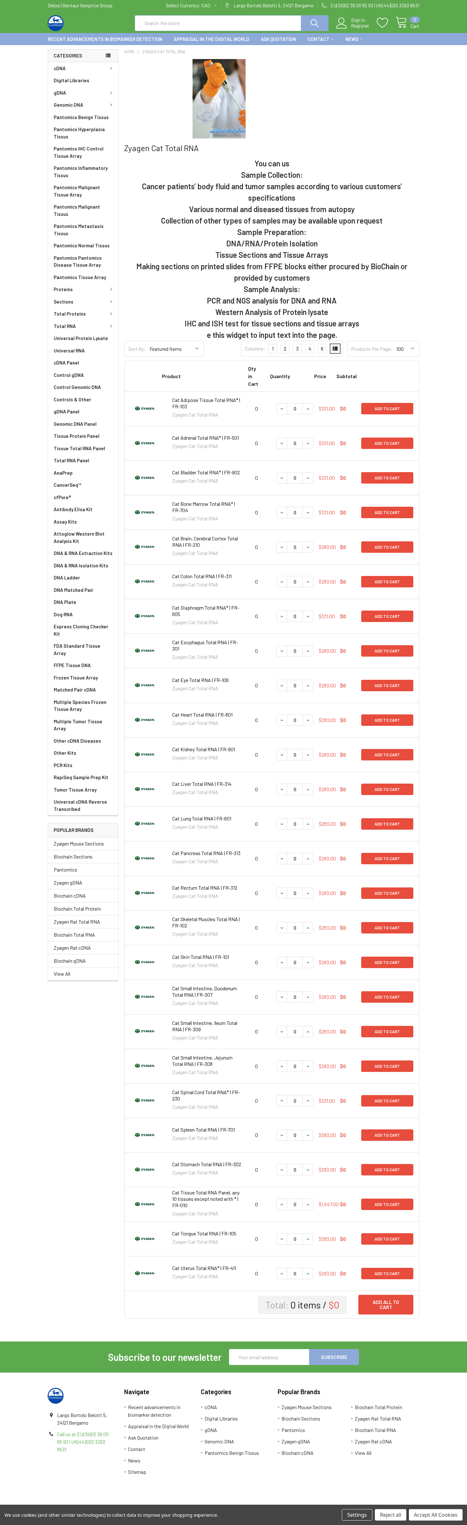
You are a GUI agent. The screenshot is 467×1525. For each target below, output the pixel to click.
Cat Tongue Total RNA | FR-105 (204, 1233)
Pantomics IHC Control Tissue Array (79, 152)
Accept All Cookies (435, 1514)
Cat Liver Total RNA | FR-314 (202, 784)
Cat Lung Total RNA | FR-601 (201, 818)
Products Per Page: (372, 349)
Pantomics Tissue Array (80, 277)
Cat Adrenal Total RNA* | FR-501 (205, 438)
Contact (318, 39)
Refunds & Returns (280, 1502)
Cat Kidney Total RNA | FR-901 (203, 749)
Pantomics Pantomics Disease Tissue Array (78, 261)
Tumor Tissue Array (75, 790)
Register (360, 26)
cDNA (60, 68)
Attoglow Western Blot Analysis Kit (79, 537)
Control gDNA (69, 375)
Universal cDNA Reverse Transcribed (80, 805)
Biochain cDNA (70, 896)
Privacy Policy (373, 1502)
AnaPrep (63, 473)
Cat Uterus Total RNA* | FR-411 (204, 1268)
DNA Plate (65, 602)
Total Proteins (70, 314)
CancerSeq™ (67, 485)
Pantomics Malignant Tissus (77, 210)
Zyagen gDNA (68, 883)
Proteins (63, 289)
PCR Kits (63, 765)
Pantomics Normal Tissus (82, 245)
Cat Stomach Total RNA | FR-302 (206, 1164)
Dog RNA (63, 614)
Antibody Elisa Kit (73, 509)
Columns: (255, 348)
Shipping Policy (187, 1502)
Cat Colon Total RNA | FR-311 (202, 576)
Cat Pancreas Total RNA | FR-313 (206, 853)
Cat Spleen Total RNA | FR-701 (203, 1130)
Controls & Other (72, 399)
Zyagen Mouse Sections (79, 843)
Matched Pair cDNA (75, 689)
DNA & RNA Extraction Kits (83, 553)
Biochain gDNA (70, 961)
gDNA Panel (66, 411)
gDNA (60, 93)
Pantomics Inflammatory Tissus (81, 171)
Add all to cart (386, 1304)
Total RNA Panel (71, 460)
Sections (63, 301)
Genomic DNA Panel (75, 424)
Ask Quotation (278, 39)
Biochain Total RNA (74, 935)
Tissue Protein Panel (76, 436)
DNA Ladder (67, 577)
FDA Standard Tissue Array (77, 649)
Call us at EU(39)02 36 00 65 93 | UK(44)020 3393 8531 (83, 1441)
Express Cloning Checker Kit (81, 630)
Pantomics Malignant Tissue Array (77, 190)
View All (62, 974)
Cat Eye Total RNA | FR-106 (200, 680)
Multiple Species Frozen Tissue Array (80, 705)
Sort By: (137, 349)
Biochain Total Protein (77, 909)
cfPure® (62, 497)
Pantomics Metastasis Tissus (79, 229)
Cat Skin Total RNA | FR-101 (200, 957)
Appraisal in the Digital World (211, 39)
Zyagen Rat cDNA (72, 948)
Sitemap (137, 1472)
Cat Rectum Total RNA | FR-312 (204, 888)
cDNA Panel (66, 362)
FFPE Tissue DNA (72, 665)
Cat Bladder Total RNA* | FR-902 (206, 472)
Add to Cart (387, 408)
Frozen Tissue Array (76, 677)
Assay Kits (65, 522)
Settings (357, 1514)
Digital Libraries (71, 80)
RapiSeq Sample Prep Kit (81, 777)
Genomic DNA (68, 105)
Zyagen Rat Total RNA (77, 922)
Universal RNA (69, 350)
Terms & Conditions (94, 1502)
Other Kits (65, 753)
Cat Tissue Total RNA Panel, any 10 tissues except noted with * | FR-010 (206, 1198)
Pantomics (65, 869)
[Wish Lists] (386, 22)
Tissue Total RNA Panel (79, 448)
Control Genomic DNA (77, 387)
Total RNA (65, 326)
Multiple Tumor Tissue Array (78, 725)
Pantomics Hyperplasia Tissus (79, 132)
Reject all (390, 1514)
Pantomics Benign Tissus (81, 117)
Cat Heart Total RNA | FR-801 (202, 715)
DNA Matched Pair (73, 590)
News (351, 39)
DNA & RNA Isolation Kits (81, 565)
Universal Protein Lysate (81, 338)
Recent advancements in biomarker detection (105, 39)
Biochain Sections (73, 856)
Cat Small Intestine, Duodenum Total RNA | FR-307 (204, 991)
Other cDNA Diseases (77, 741)
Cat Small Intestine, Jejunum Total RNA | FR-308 (202, 1060)
